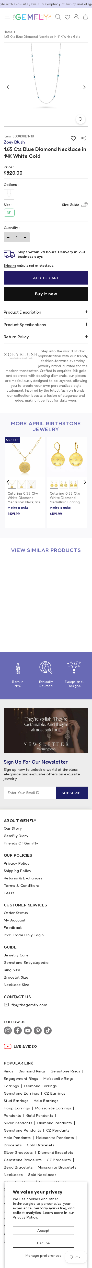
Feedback (13, 927)
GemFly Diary (16, 835)
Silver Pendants (18, 1122)
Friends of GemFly (21, 843)
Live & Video (25, 1046)
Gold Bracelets (40, 1145)
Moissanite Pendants (55, 1137)
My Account (15, 920)
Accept (43, 1230)
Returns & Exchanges (23, 878)
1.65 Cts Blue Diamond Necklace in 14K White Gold (23, 618)
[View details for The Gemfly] (31, 17)
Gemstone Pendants (22, 1130)
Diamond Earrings (40, 1085)
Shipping (10, 265)
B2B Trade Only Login (24, 934)
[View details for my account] (76, 20)
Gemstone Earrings (21, 1093)
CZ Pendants (58, 1130)
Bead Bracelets (18, 1167)
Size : (41, 204)
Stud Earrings (16, 1100)
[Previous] (8, 87)
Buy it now (46, 294)
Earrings (11, 1085)
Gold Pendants (39, 1115)
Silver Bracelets (18, 1152)
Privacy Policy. (25, 1217)
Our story (13, 828)
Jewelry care (16, 955)
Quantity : (12, 227)
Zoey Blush (17, 628)
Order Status (16, 912)
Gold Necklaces (42, 1174)
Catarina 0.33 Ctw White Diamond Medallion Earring (65, 497)
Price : (9, 167)
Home (8, 32)
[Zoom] (80, 119)
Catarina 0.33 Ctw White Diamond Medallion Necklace (24, 497)
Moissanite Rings (58, 1078)
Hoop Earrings (17, 1108)
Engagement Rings (21, 1078)
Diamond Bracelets (55, 1152)
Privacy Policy (16, 863)
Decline (43, 1243)
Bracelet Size (16, 977)
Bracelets (13, 1145)
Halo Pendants (17, 1137)
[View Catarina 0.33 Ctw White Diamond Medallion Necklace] (25, 457)
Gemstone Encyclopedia (26, 962)
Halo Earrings (46, 1100)
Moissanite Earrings (53, 1108)
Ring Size (12, 969)
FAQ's (9, 892)
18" (9, 212)
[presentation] (8, 482)
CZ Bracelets (59, 1159)
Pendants (12, 1115)
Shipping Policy (17, 870)
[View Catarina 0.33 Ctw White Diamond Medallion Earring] (67, 457)
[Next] (84, 87)
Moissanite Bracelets (57, 1167)
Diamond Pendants (54, 1122)
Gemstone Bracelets (23, 1159)
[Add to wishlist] (73, 138)
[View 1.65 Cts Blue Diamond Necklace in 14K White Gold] (25, 578)
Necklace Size (17, 984)
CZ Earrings (55, 1093)
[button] (85, 17)
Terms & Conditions (22, 885)
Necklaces (13, 1174)
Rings (9, 1071)
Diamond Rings (32, 1071)
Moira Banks (18, 507)
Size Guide (70, 204)
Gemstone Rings (65, 1071)
